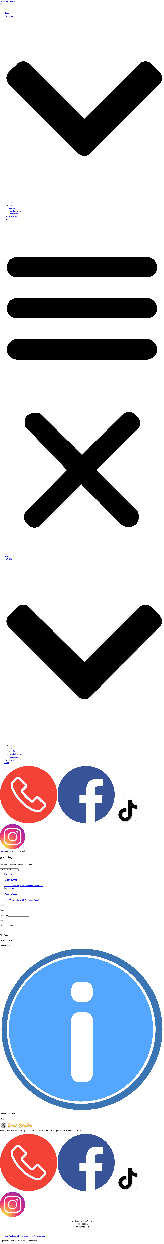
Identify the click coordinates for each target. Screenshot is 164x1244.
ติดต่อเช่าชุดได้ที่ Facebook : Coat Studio (27, 886)
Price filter (4, 915)
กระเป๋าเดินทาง (15, 211)
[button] (82, 388)
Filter (2, 905)
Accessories (14, 214)
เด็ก (10, 205)
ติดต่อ (6, 219)
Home (6, 13)
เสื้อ (10, 202)
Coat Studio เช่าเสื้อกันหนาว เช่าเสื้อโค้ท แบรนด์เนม (24, 1236)
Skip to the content (7, 1)
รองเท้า (12, 208)
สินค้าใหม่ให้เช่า (10, 217)
